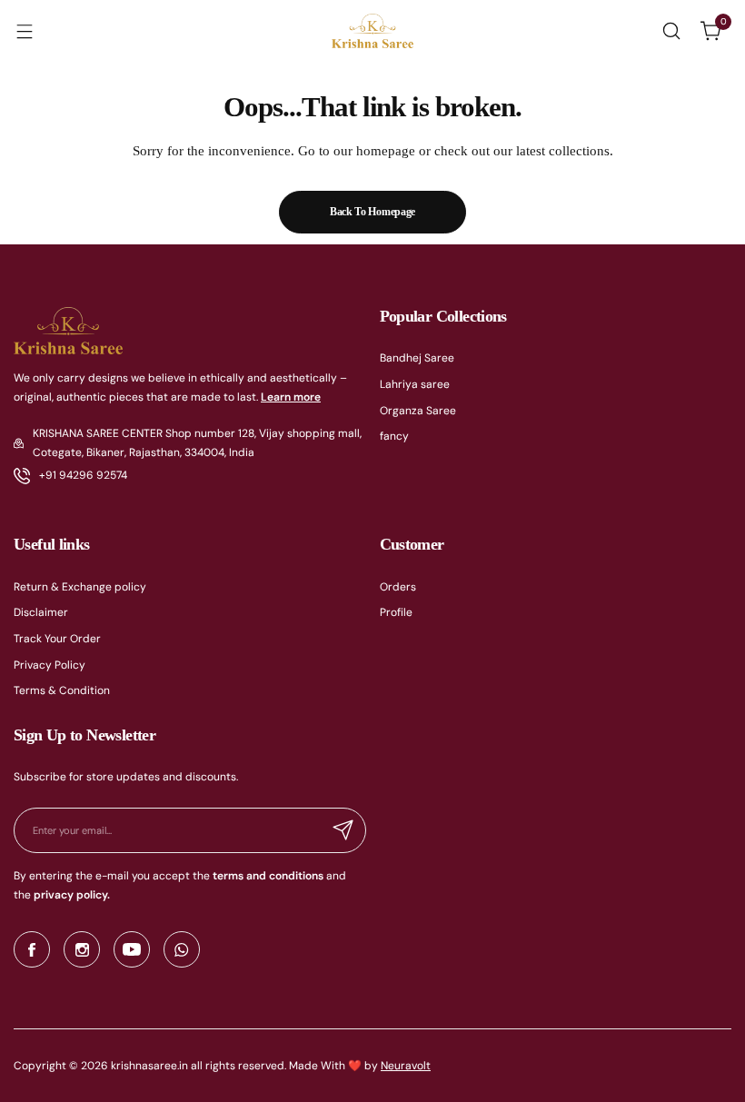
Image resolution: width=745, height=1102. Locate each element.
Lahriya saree (415, 384)
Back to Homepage (372, 211)
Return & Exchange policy (80, 587)
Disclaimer (41, 612)
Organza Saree (418, 410)
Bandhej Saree (417, 358)
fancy (394, 436)
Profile (396, 612)
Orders (398, 587)
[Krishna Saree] (372, 31)
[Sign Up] (343, 830)
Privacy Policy (49, 665)
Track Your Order (57, 638)
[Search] (671, 31)
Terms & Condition (62, 690)
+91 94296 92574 (83, 475)
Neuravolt (406, 1065)
